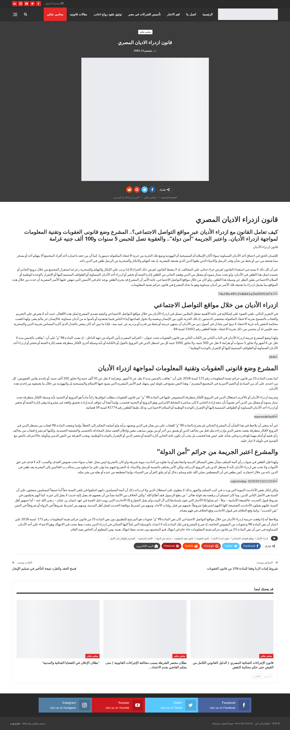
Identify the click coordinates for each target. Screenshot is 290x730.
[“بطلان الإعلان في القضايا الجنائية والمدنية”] (58, 629)
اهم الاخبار (173, 14)
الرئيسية (208, 14)
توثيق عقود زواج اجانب (108, 14)
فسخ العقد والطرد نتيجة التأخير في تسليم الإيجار (44, 568)
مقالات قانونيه (78, 14)
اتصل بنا (191, 14)
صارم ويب (15, 723)
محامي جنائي (55, 14)
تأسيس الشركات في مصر (144, 14)
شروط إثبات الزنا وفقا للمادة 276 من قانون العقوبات (242, 568)
